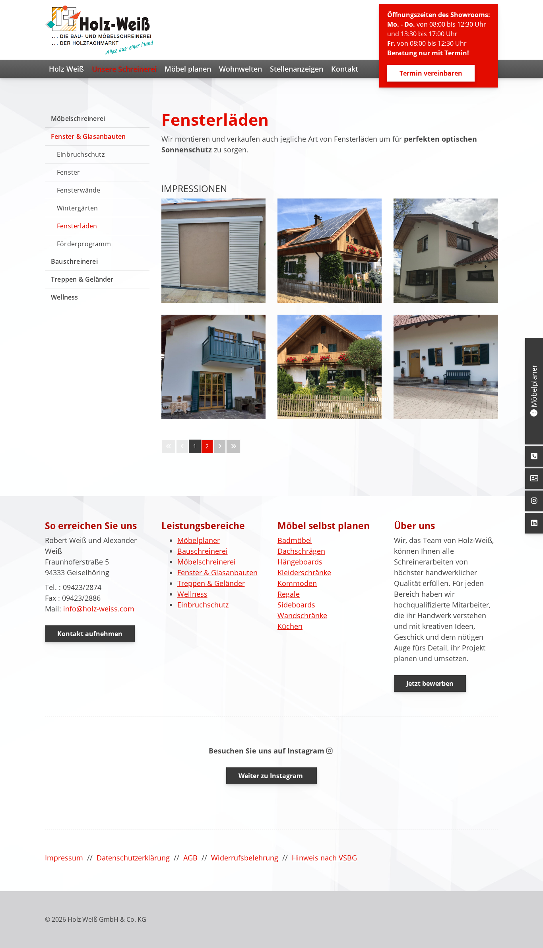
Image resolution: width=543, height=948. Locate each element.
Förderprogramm (84, 243)
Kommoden (297, 583)
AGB (190, 857)
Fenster (68, 172)
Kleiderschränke (304, 572)
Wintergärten (77, 208)
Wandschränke (302, 615)
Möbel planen (188, 69)
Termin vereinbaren (430, 73)
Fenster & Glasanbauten (88, 136)
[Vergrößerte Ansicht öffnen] (213, 251)
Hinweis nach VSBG (324, 857)
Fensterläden (77, 226)
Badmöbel (294, 540)
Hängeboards (299, 561)
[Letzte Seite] (233, 446)
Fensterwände (78, 190)
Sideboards (296, 604)
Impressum (64, 857)
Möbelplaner (198, 540)
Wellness (64, 297)
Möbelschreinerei (78, 118)
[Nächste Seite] (219, 446)
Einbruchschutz (81, 154)
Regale (288, 594)
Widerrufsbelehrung (244, 857)
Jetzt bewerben (430, 683)
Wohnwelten (240, 69)
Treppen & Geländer (82, 279)
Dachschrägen (301, 551)
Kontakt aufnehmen (89, 633)
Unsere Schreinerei (124, 69)
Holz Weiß (66, 69)
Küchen (290, 626)
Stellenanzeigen (296, 69)
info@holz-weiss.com (98, 608)
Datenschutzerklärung (133, 857)
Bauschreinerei (74, 261)
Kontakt (344, 69)
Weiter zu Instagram (271, 775)
